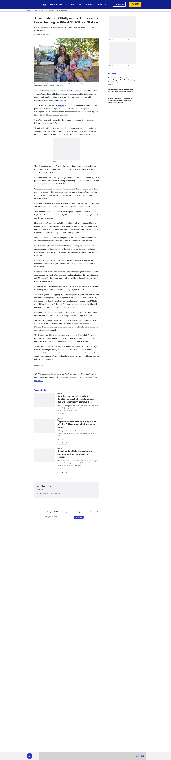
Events (80, 4)
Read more (40, 489)
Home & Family (38, 10)
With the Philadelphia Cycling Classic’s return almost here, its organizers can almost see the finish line (120, 100)
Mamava (60, 105)
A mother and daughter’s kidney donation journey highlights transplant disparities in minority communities (75, 399)
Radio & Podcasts (56, 4)
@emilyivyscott (43, 493)
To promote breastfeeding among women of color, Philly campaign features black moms (77, 424)
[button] (29, 756)
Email (49, 365)
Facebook (42, 365)
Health (29, 10)
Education (89, 4)
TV (66, 4)
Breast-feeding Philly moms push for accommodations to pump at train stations (74, 454)
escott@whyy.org (56, 493)
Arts (72, 4)
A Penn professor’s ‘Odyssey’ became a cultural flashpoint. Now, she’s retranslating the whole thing (121, 80)
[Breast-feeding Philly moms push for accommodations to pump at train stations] (44, 457)
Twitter (46, 365)
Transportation (62, 10)
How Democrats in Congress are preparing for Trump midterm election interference (121, 90)
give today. (38, 380)
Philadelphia (50, 10)
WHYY (31, 4)
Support (99, 4)
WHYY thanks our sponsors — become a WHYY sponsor (65, 161)
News (44, 4)
